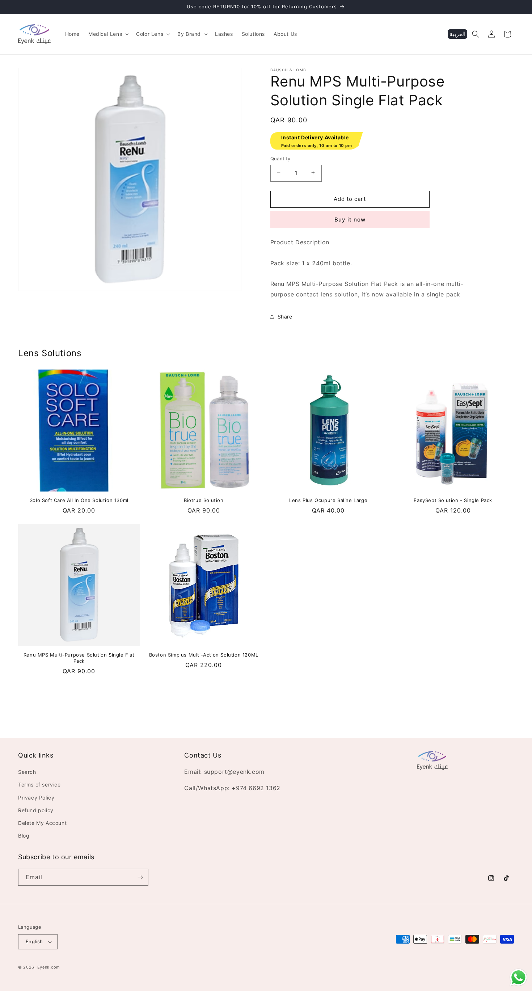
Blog (23, 835)
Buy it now (350, 219)
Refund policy (36, 810)
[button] (108, 34)
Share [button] (285, 316)
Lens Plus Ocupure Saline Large (328, 500)
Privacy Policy (36, 797)
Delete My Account (42, 823)
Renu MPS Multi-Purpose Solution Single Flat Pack (79, 658)
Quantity (280, 158)
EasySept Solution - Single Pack (453, 500)
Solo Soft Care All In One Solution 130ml (79, 500)
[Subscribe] (140, 877)
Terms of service (39, 784)
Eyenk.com (48, 967)
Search (27, 772)
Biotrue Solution (204, 500)
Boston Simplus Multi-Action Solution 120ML (203, 655)
